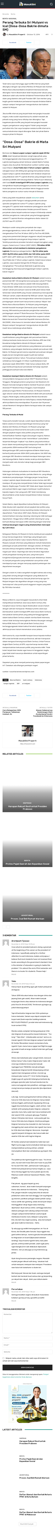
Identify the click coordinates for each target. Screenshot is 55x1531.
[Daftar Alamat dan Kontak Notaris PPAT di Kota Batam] (10, 1494)
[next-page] (8, 926)
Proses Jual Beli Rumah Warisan (27, 918)
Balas (14, 974)
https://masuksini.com (27, 744)
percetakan (17, 1289)
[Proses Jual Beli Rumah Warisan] (27, 895)
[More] (37, 42)
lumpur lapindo (9, 683)
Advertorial (27, 915)
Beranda (6, 14)
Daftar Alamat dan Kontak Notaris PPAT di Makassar (35, 1513)
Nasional (13, 18)
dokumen (35, 198)
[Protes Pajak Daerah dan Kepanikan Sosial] (27, 840)
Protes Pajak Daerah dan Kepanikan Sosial (27, 864)
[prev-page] (4, 926)
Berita (13, 14)
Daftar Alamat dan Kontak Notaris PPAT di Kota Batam (35, 1495)
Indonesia (38, 680)
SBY (18, 683)
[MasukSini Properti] (5, 34)
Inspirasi (27, 803)
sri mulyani (26, 683)
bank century (27, 680)
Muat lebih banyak (26, 1524)
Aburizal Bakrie (15, 680)
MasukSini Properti (17, 34)
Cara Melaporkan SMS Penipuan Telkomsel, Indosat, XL (12, 712)
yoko (14, 981)
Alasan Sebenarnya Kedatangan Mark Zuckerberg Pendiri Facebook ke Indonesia (42, 713)
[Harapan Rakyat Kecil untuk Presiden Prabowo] (27, 785)
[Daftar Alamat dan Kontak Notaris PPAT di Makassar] (10, 1512)
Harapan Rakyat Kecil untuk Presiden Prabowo (27, 807)
